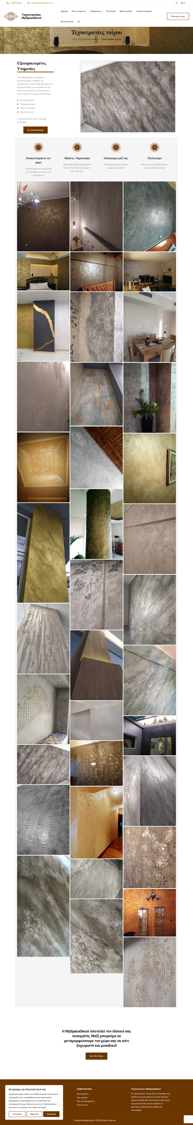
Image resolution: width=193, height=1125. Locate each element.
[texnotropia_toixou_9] (96, 878)
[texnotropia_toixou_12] (150, 972)
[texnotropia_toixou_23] (150, 680)
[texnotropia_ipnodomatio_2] (43, 216)
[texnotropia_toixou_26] (150, 609)
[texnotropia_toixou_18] (43, 820)
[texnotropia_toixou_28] (150, 539)
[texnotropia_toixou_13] (43, 764)
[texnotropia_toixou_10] (96, 394)
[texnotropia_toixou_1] (150, 468)
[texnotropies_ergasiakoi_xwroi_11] (43, 326)
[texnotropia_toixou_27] (96, 594)
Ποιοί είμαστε (79, 11)
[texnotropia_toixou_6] (96, 457)
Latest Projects (144, 11)
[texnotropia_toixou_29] (150, 735)
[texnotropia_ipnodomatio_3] (150, 216)
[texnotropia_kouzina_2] (150, 327)
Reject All (34, 1114)
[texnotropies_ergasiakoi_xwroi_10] (96, 327)
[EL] (182, 3)
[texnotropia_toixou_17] (96, 822)
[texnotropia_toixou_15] (43, 906)
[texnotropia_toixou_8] (150, 912)
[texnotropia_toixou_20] (96, 763)
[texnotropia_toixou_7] (150, 397)
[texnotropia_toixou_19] (150, 791)
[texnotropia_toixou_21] (96, 720)
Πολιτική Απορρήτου (86, 1101)
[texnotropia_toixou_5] (96, 524)
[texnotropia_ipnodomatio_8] (96, 216)
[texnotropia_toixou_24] (96, 665)
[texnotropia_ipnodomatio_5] (96, 271)
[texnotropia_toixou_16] (150, 857)
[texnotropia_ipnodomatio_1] (43, 271)
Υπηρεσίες (95, 11)
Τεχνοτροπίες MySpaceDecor (32, 16)
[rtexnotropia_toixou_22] (43, 709)
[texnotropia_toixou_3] (43, 553)
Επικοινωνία (67, 21)
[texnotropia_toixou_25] (43, 638)
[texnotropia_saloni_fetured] (150, 271)
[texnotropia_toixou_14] (96, 936)
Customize (17, 1114)
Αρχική (64, 11)
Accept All (51, 1114)
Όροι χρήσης (82, 1098)
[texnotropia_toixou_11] (43, 396)
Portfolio (111, 11)
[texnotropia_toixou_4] (43, 467)
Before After (126, 11)
